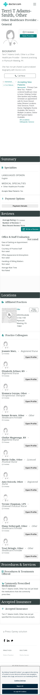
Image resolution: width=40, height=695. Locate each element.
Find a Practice (8, 655)
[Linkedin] (8, 640)
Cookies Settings (20, 681)
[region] (20, 680)
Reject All (20, 686)
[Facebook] (4, 640)
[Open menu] (35, 4)
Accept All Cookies (20, 692)
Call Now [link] (21, 76)
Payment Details (20, 206)
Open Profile (31, 357)
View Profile (34, 310)
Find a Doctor (24, 655)
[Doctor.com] (12, 4)
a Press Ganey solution (15, 631)
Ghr (18, 309)
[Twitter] (12, 640)
